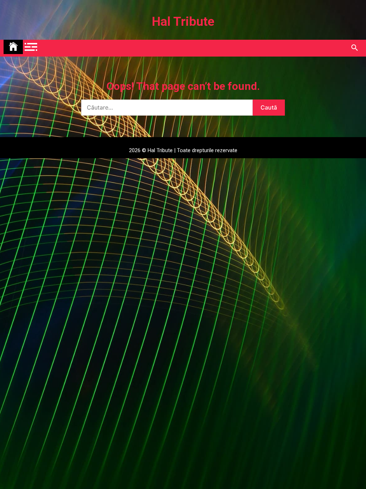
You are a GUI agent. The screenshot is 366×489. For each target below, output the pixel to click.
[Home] (13, 47)
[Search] (354, 48)
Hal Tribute (183, 21)
